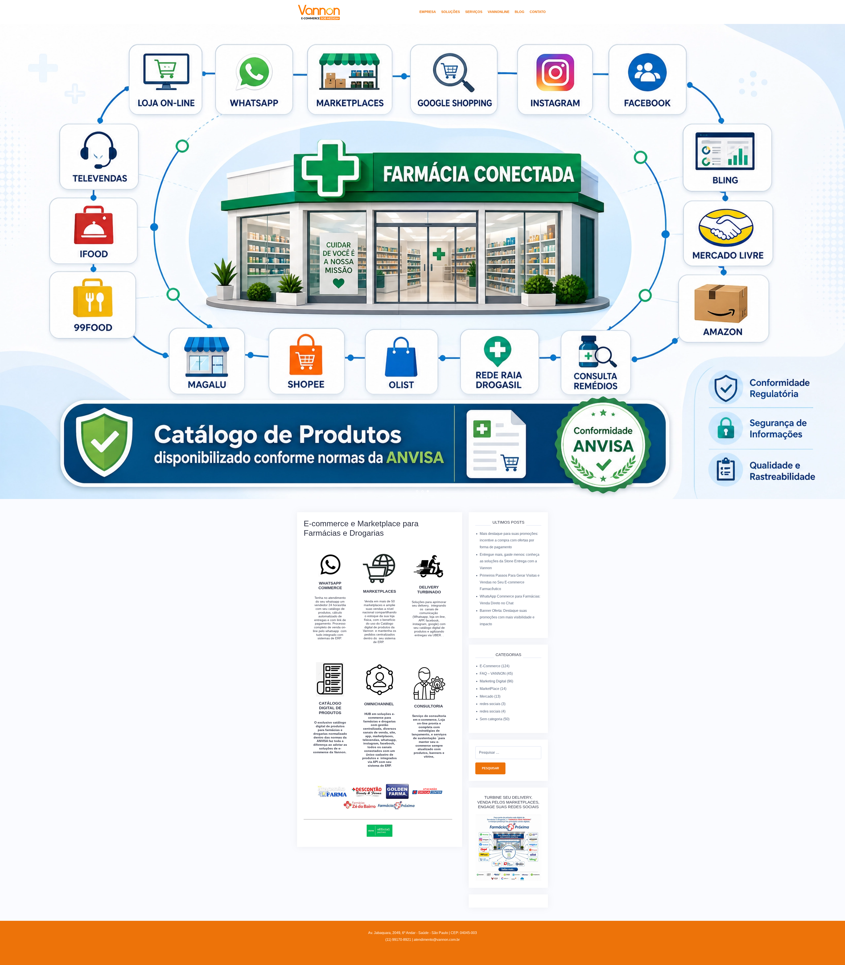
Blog (519, 12)
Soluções (450, 12)
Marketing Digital (493, 630)
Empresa (427, 12)
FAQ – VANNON (493, 623)
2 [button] (422, 440)
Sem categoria (491, 668)
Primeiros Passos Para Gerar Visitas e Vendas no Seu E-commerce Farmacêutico (510, 531)
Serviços (473, 12)
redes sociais (490, 653)
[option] (422, 236)
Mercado (486, 645)
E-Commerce (490, 615)
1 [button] (417, 440)
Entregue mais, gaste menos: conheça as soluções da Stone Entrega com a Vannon (509, 510)
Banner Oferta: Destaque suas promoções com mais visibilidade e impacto (507, 566)
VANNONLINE (498, 12)
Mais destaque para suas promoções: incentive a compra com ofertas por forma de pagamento (509, 489)
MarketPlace (489, 638)
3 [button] (428, 440)
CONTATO (538, 12)
